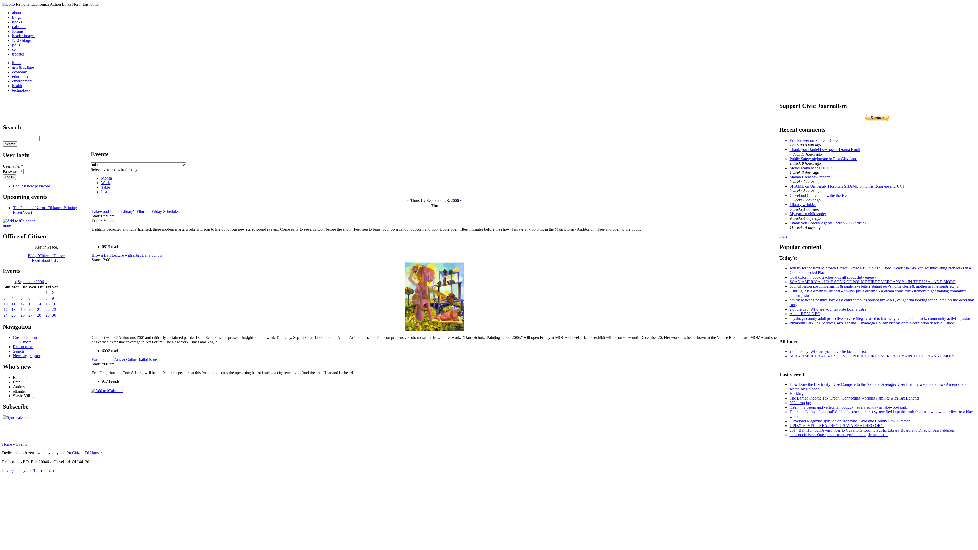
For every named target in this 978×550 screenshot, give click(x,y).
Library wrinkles (803, 204)
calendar (19, 26)
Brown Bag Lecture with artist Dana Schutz (127, 255)
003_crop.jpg (800, 403)
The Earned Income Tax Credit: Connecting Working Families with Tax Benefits (854, 398)
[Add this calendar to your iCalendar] (19, 221)
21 (39, 309)
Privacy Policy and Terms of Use (28, 470)
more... (28, 342)
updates (18, 54)
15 (48, 304)
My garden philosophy (808, 214)
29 (48, 315)
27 (30, 315)
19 (23, 309)
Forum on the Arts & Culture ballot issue (124, 359)
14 (39, 304)
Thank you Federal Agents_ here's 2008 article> (828, 223)
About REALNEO (805, 314)
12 (23, 304)
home (16, 63)
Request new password (31, 186)
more (7, 225)
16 (54, 304)
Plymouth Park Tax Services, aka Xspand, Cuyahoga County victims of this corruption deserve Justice (872, 323)
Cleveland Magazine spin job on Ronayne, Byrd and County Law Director (850, 421)
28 (39, 315)
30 (54, 315)
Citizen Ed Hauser (87, 453)
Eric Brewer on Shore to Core (814, 140)
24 (6, 315)
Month (106, 178)
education (20, 76)
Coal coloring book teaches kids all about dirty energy (833, 277)
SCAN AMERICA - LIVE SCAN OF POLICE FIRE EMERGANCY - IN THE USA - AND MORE (873, 282)
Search (18, 351)
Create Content (25, 337)
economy (19, 72)
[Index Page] (8, 4)
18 (13, 309)
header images (23, 36)
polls (16, 45)
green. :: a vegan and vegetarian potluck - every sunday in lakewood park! (849, 407)
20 (30, 309)
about (16, 13)
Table (105, 187)
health (17, 86)
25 (13, 315)
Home (7, 444)
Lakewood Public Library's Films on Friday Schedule (135, 211)
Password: (12, 171)
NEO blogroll (23, 40)
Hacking (796, 393)
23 (54, 309)
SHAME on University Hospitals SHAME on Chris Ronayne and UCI (847, 186)
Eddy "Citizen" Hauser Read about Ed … (46, 258)
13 (30, 304)
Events (21, 444)
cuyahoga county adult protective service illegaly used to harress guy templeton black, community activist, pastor (880, 318)
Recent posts (23, 347)
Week (105, 183)
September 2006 (31, 282)
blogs (16, 17)
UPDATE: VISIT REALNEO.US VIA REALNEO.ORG (837, 425)
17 (6, 309)
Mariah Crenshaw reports (810, 177)
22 (48, 309)
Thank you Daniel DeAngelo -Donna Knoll (825, 149)
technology (21, 90)
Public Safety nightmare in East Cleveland (823, 159)
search (17, 49)
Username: (13, 166)
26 (23, 315)
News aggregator (26, 356)
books (17, 22)
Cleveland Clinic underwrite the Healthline (824, 195)
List (104, 192)
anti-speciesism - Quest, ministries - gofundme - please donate (839, 435)
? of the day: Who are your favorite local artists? (828, 309)
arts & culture (23, 67)
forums (17, 31)
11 (13, 304)
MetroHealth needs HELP (811, 168)
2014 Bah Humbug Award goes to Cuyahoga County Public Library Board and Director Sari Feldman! (872, 430)
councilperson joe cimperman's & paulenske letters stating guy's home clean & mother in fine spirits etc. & (874, 286)
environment (22, 81)
